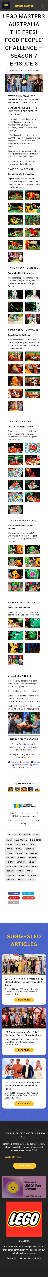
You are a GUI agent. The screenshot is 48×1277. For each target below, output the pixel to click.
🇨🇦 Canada (24, 762)
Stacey (10, 879)
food (9, 853)
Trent (21, 879)
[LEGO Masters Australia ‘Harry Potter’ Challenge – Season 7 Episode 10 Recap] (24, 1078)
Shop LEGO (24, 1241)
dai (33, 844)
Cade (9, 844)
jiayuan (21, 862)
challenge (21, 844)
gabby (33, 853)
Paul (29, 871)
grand (21, 857)
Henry (10, 862)
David (10, 849)
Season (32, 875)
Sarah (21, 875)
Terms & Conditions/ (16, 1258)
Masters (11, 866)
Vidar (31, 879)
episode (30, 849)
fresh (18, 853)
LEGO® (29, 747)
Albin (27, 834)
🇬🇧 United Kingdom (20, 764)
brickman (35, 840)
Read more (24, 999)
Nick (34, 866)
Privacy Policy (34, 1258)
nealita (24, 866)
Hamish (33, 857)
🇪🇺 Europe (35, 762)
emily (19, 849)
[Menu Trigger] (6, 5)
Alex (36, 834)
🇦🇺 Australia (13, 762)
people (11, 875)
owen (20, 871)
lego (31, 862)
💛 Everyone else (27, 767)
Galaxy (11, 857)
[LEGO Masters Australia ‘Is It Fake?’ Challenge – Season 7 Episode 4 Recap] (24, 1027)
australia (21, 840)
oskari (10, 871)
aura (9, 840)
